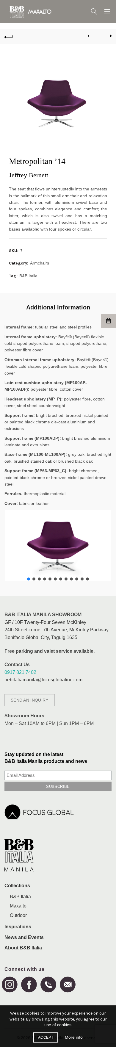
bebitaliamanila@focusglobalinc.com (43, 679)
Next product (107, 36)
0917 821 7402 (20, 672)
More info (74, 1037)
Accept (45, 1037)
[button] (28, 579)
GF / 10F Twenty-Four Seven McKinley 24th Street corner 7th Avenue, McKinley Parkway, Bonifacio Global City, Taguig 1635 (56, 630)
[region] (58, 545)
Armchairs (39, 263)
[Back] (8, 36)
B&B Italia (28, 275)
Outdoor (18, 915)
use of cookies (57, 1024)
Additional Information (58, 307)
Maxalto (18, 905)
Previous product (92, 36)
